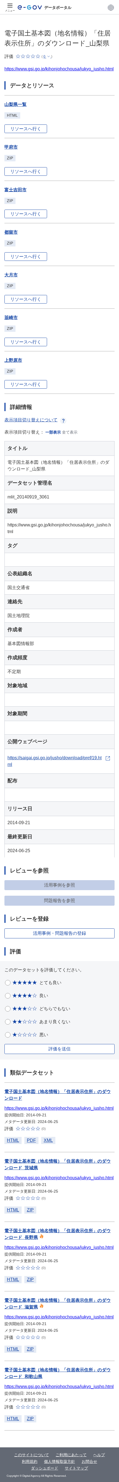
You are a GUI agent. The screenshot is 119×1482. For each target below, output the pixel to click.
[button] (111, 7)
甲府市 (11, 147)
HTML (13, 1140)
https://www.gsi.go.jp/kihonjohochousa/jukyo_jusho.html (59, 69)
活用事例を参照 (59, 885)
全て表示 (69, 432)
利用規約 (29, 1461)
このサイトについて (31, 1455)
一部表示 (53, 432)
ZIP (30, 1210)
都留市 (11, 232)
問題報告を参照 (59, 900)
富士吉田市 (15, 189)
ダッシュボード (44, 1468)
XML (48, 1140)
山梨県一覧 (15, 104)
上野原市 (13, 360)
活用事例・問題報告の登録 (59, 933)
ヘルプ (99, 1455)
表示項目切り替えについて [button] (31, 419)
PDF (31, 1140)
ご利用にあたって (71, 1455)
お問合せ (89, 1461)
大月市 (11, 275)
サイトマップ (76, 1468)
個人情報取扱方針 (59, 1461)
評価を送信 (59, 1048)
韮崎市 (11, 317)
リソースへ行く (25, 128)
